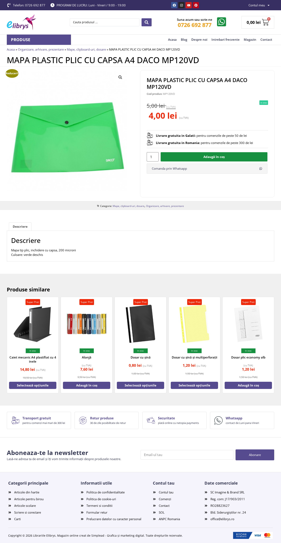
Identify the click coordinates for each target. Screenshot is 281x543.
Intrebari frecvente (225, 39)
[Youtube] (189, 5)
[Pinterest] (196, 5)
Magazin (250, 39)
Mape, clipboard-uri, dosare (86, 49)
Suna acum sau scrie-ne (194, 19)
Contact (266, 39)
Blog (184, 39)
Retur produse (102, 418)
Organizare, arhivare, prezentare (41, 49)
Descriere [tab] (20, 226)
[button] (120, 77)
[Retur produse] (83, 420)
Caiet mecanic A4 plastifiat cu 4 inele (32, 359)
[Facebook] (174, 5)
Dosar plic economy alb (248, 357)
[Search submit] (147, 22)
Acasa (172, 39)
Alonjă (86, 357)
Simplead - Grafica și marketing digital (117, 535)
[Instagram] (181, 5)
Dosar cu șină (141, 357)
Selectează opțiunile (33, 385)
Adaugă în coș (214, 157)
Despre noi (199, 39)
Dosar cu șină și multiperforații (194, 357)
